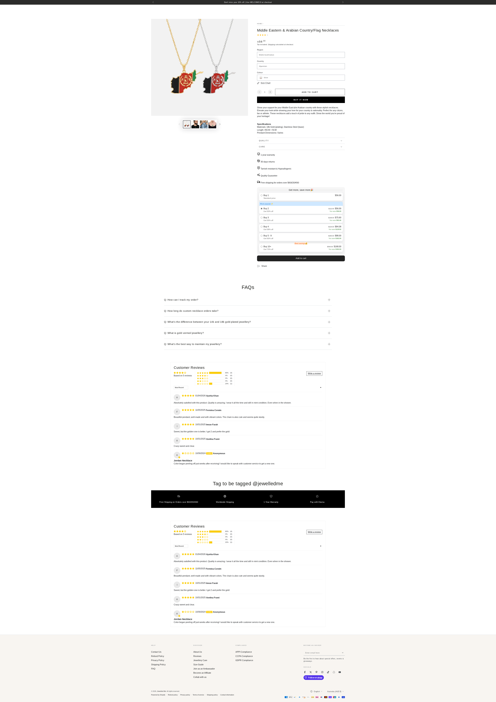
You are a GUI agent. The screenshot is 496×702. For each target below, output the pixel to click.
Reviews (197, 656)
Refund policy (173, 695)
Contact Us (156, 652)
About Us (197, 652)
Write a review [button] (314, 373)
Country (260, 61)
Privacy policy (185, 695)
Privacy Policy (157, 660)
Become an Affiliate (202, 673)
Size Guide (198, 664)
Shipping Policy (158, 664)
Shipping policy (212, 695)
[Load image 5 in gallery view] (212, 124)
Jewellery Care (200, 660)
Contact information (227, 695)
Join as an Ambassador (204, 669)
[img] (188, 396)
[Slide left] (153, 2)
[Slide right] (342, 2)
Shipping (271, 44)
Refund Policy (157, 656)
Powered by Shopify (158, 695)
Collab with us (199, 677)
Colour (260, 72)
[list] (248, 500)
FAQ (153, 669)
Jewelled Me (161, 691)
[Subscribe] (343, 652)
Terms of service (198, 695)
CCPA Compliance (244, 656)
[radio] (301, 197)
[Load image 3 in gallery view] (195, 124)
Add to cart (301, 258)
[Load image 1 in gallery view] (187, 124)
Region (260, 50)
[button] (202, 373)
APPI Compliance (243, 652)
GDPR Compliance (244, 660)
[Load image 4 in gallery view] (204, 124)
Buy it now (301, 100)
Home (259, 23)
